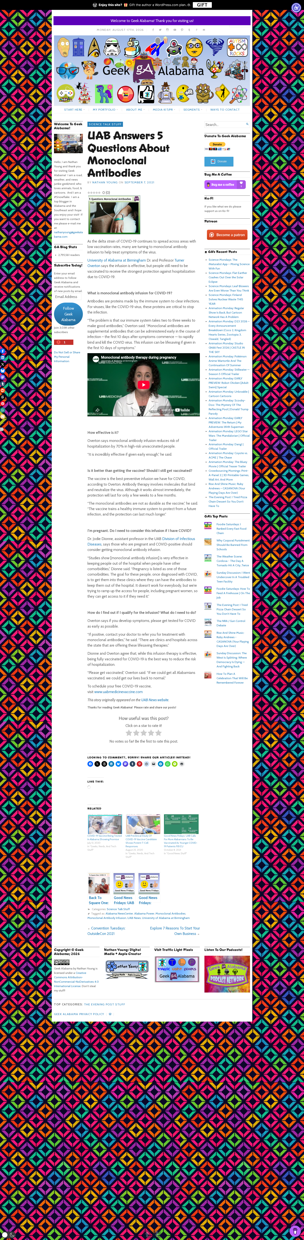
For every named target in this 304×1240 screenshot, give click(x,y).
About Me (134, 109)
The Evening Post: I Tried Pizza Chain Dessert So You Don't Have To (232, 609)
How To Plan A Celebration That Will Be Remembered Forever (232, 678)
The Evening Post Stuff (104, 1004)
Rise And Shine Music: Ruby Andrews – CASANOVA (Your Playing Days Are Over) (227, 488)
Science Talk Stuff (105, 124)
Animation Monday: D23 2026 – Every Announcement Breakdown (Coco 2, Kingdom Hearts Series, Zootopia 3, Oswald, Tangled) (229, 330)
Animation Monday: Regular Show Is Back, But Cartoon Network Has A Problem (226, 312)
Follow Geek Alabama (68, 314)
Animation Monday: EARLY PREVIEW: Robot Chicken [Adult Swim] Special (228, 383)
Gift (202, 5)
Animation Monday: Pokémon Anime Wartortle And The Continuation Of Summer (227, 361)
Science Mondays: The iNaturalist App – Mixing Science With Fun (229, 264)
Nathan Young (105, 182)
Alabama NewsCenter (119, 913)
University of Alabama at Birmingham (116, 260)
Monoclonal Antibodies (170, 913)
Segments (191, 109)
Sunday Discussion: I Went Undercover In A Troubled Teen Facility (233, 577)
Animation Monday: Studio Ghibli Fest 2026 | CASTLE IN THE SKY (227, 348)
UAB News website (155, 700)
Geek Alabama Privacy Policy (79, 1014)
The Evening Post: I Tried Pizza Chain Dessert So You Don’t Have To (228, 501)
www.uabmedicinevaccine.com (118, 692)
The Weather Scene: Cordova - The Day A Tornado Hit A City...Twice (233, 561)
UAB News (134, 918)
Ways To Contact (225, 109)
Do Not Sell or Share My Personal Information (67, 357)
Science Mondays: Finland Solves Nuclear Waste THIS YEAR (226, 299)
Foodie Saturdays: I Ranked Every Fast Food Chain (231, 528)
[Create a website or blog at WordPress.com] (110, 1014)
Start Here (73, 109)
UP (147, 1234)
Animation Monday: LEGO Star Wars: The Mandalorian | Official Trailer (229, 435)
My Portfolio (104, 109)
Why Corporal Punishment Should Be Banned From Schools (233, 545)
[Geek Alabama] (152, 70)
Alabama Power (144, 913)
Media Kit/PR (163, 109)
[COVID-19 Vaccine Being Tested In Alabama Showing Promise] (104, 824)
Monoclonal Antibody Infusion (106, 918)
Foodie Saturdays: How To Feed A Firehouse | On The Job (233, 593)
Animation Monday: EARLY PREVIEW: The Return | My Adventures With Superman (226, 422)
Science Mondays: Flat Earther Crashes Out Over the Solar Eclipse (228, 277)
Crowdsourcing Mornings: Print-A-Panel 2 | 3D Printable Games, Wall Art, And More (229, 475)
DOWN (157, 1234)
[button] (9, 1235)
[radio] (129, 733)
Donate (222, 161)
